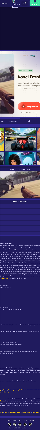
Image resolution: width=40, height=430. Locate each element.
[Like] (29, 121)
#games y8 (16, 390)
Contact (8, 420)
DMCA (25, 420)
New (32, 2)
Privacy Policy (17, 420)
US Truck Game (26, 412)
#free (10, 390)
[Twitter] (20, 424)
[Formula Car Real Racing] (20, 140)
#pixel (5, 390)
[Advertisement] (20, 29)
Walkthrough (13, 121)
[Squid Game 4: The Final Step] (20, 164)
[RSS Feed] (30, 424)
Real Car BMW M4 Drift (12, 412)
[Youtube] (15, 424)
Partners (31, 420)
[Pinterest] (10, 424)
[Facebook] (25, 424)
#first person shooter (28, 390)
